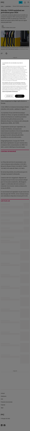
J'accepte (20, 96)
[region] (15, 79)
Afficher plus (9, 96)
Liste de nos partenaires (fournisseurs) (10, 91)
